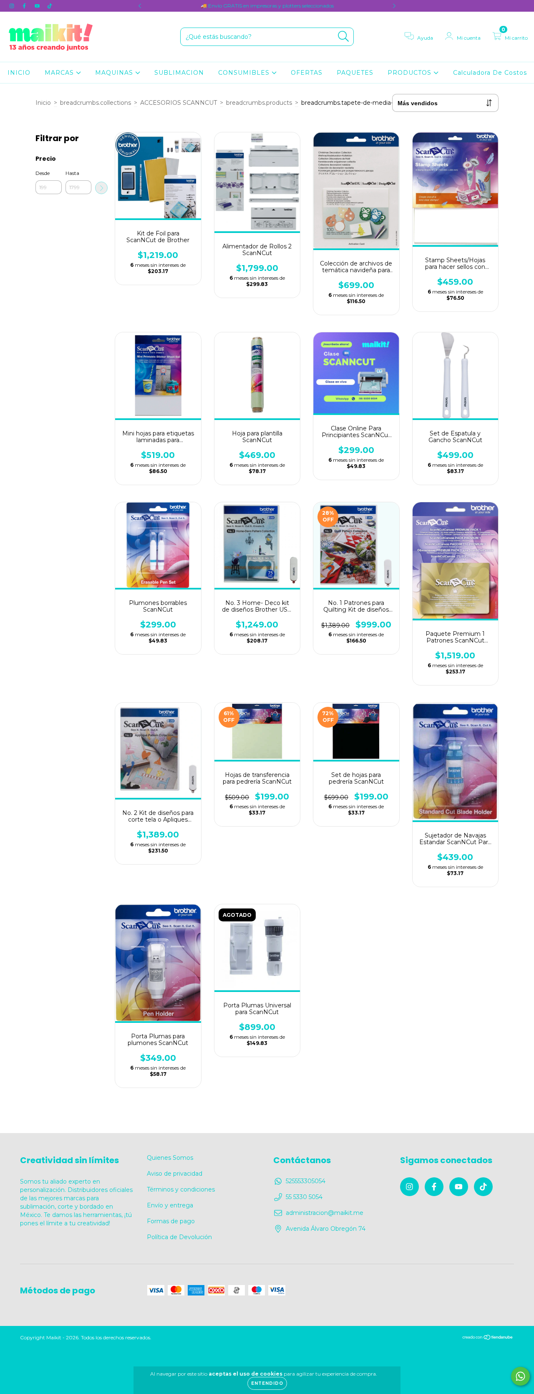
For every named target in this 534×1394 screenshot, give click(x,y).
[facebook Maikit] (25, 6)
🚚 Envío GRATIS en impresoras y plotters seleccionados (267, 6)
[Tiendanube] (488, 1338)
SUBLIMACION (179, 72)
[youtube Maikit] (38, 6)
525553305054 (305, 1181)
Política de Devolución (179, 1237)
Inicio (43, 102)
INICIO (19, 72)
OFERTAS (306, 72)
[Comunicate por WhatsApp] (520, 1376)
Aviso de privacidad (174, 1173)
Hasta (72, 173)
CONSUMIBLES (245, 72)
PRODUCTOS (410, 72)
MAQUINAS (115, 72)
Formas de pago (171, 1221)
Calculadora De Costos (490, 72)
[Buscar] (343, 36)
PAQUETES (355, 72)
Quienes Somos (170, 1157)
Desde (42, 173)
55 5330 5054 (304, 1197)
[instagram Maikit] (12, 6)
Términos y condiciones (181, 1189)
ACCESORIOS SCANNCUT (178, 102)
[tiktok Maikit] (49, 6)
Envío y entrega (170, 1205)
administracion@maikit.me (324, 1213)
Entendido (267, 1383)
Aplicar (101, 188)
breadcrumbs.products (259, 102)
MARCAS (60, 72)
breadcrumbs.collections (95, 102)
